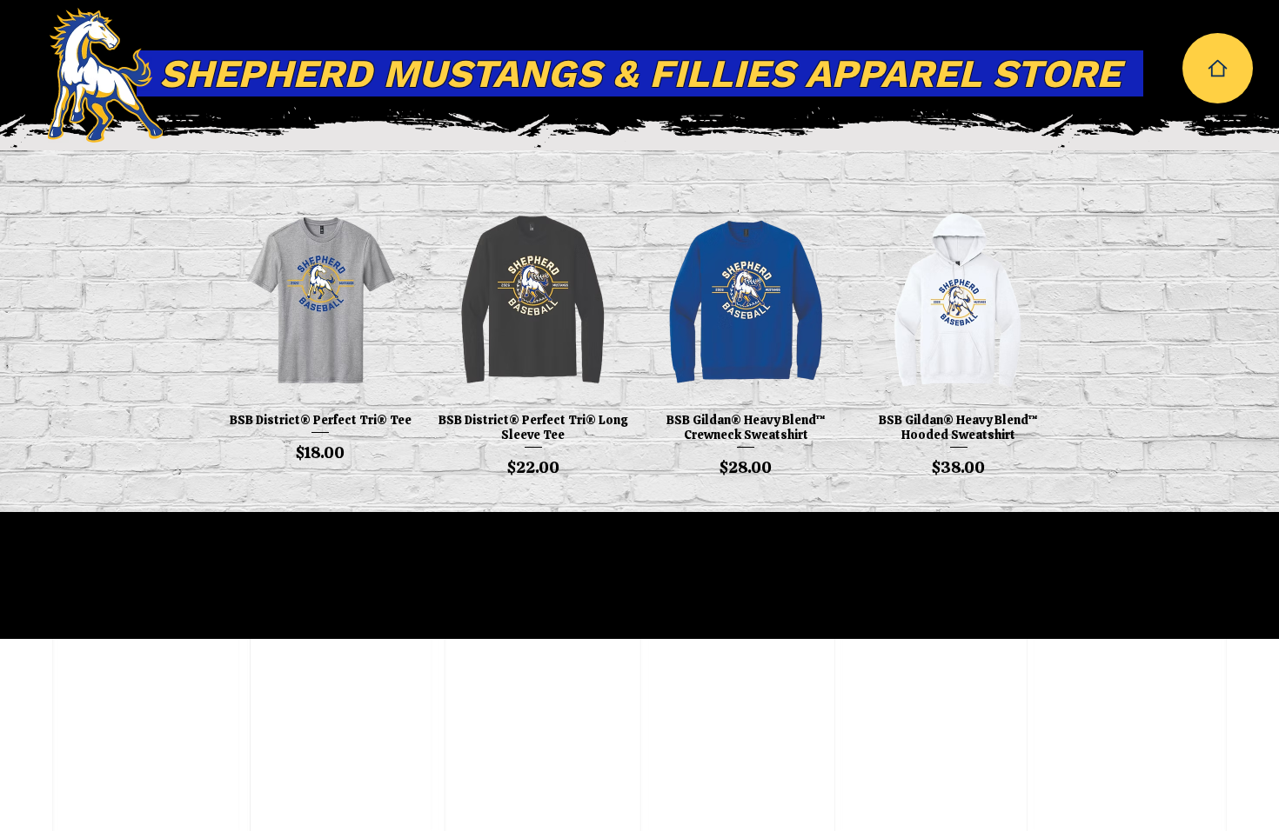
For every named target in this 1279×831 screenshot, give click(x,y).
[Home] (1217, 68)
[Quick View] (321, 301)
